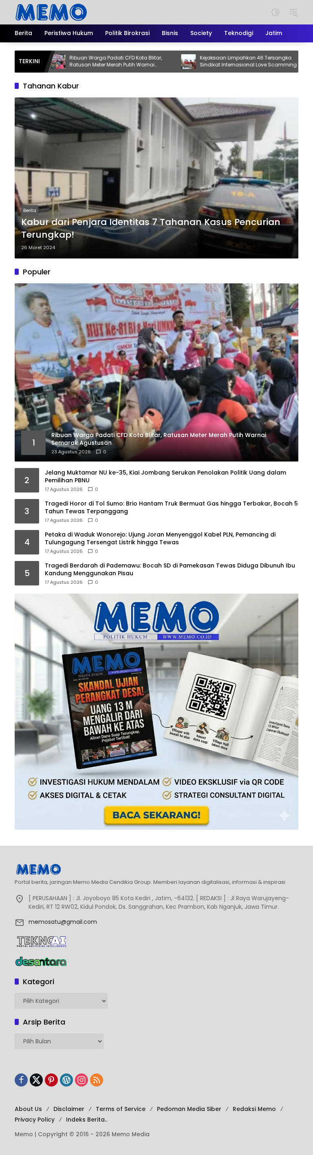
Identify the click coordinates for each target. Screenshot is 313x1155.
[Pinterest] (51, 1080)
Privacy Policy (35, 1119)
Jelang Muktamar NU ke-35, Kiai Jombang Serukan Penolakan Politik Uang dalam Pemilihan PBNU (165, 477)
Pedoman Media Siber (189, 1109)
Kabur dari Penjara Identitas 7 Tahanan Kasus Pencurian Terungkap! (150, 228)
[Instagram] (81, 1080)
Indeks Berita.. (86, 1119)
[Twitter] (36, 1080)
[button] (275, 12)
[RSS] (96, 1080)
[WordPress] (66, 1080)
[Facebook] (21, 1080)
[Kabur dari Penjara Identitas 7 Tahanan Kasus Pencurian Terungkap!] (156, 177)
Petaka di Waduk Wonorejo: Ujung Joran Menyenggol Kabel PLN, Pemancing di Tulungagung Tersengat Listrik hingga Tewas (160, 539)
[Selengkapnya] (156, 869)
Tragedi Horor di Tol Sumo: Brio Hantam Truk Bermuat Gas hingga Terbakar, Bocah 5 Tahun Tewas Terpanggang (171, 508)
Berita (29, 210)
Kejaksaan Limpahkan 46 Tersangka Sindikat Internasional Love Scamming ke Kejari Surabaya (219, 61)
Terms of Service (120, 1109)
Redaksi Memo (254, 1109)
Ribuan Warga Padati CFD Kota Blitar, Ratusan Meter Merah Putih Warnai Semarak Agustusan (83, 61)
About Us (28, 1109)
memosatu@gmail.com (63, 922)
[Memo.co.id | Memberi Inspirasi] (51, 12)
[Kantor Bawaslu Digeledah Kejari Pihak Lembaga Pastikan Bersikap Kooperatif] (287, 61)
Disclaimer (68, 1109)
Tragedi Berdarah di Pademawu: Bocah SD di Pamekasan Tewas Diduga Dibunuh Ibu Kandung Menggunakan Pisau (170, 570)
